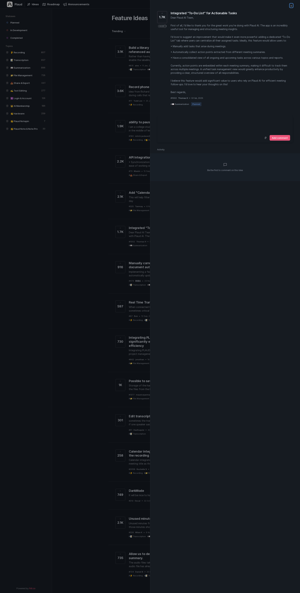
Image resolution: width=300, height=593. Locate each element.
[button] (162, 26)
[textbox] (225, 125)
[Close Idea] (291, 5)
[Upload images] (265, 138)
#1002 (174, 98)
